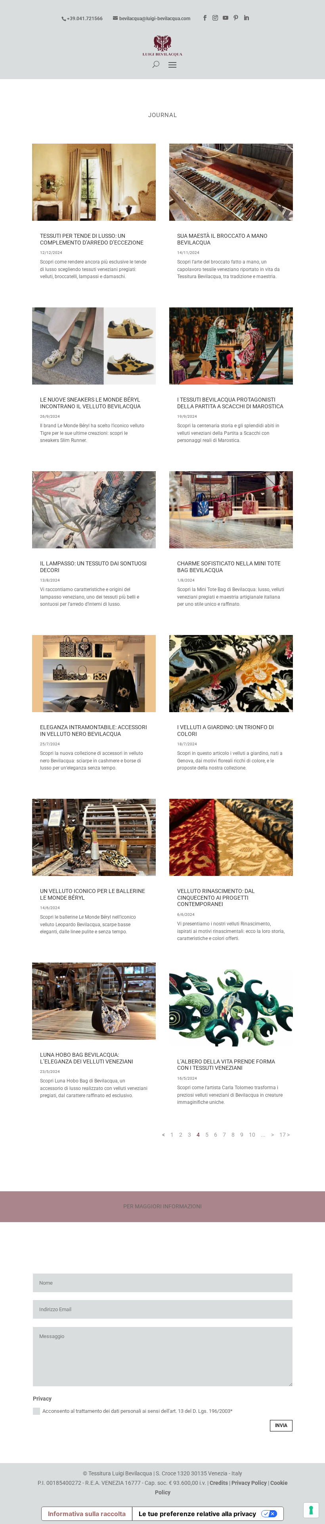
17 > (284, 1135)
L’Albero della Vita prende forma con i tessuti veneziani (226, 1064)
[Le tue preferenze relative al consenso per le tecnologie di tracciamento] (311, 1510)
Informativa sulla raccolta (87, 1514)
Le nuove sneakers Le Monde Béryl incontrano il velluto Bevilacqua (90, 402)
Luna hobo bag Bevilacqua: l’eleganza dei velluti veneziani (86, 1058)
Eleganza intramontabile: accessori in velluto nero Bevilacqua (93, 730)
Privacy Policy (249, 1483)
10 (252, 1135)
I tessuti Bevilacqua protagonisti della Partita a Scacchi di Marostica (230, 402)
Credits (219, 1483)
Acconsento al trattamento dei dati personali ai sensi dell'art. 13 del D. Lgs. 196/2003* (137, 1411)
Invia (281, 1425)
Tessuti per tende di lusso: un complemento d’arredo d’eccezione (91, 239)
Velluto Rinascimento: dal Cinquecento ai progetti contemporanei (216, 898)
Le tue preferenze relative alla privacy (197, 1514)
